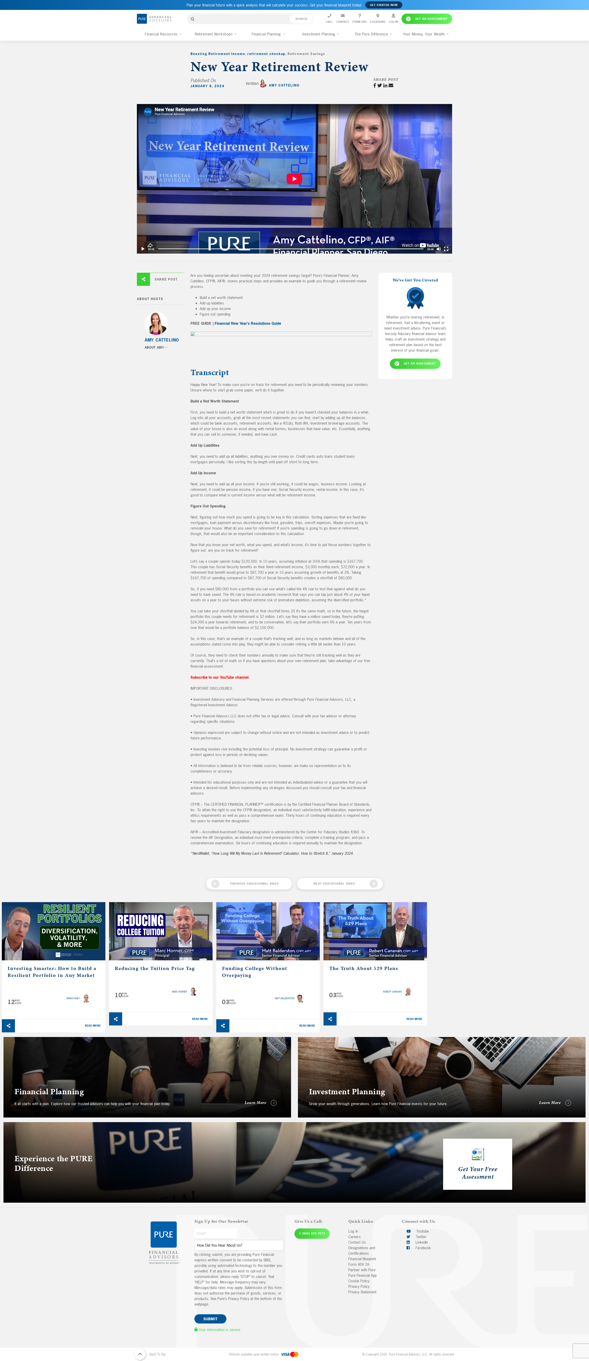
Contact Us (357, 1242)
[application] (294, 179)
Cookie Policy (358, 1280)
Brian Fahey (73, 998)
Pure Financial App (362, 1275)
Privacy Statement (362, 1291)
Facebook (422, 1247)
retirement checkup (266, 54)
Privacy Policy (359, 1286)
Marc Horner (179, 991)
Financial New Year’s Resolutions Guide (248, 323)
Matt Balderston (284, 998)
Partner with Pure (361, 1269)
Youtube (422, 1231)
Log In (353, 1231)
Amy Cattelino (284, 85)
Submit (210, 1318)
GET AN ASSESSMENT (420, 363)
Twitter (421, 1236)
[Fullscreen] (446, 249)
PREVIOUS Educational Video (254, 884)
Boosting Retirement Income (218, 54)
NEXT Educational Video (334, 884)
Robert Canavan (392, 991)
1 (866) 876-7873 (312, 1233)
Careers (354, 1236)
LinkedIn (421, 1242)
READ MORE (93, 1026)
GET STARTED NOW (384, 5)
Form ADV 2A (358, 1264)
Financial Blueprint (362, 1258)
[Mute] (438, 249)
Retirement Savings (306, 54)
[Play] (143, 249)
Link (6, 1039)
